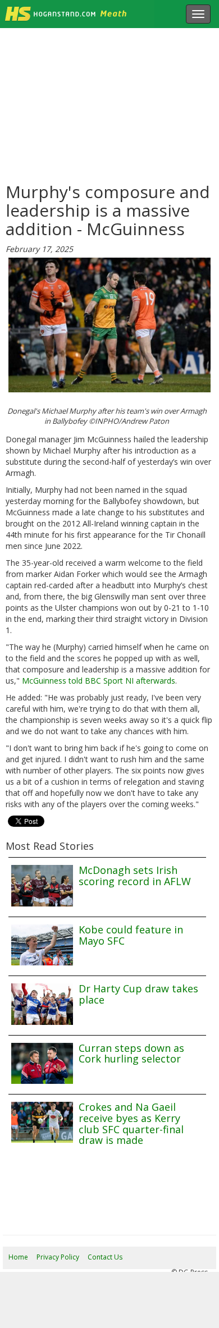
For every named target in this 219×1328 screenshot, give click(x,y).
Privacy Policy (57, 1257)
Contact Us (105, 1257)
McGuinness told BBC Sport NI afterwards (98, 680)
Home (18, 1257)
